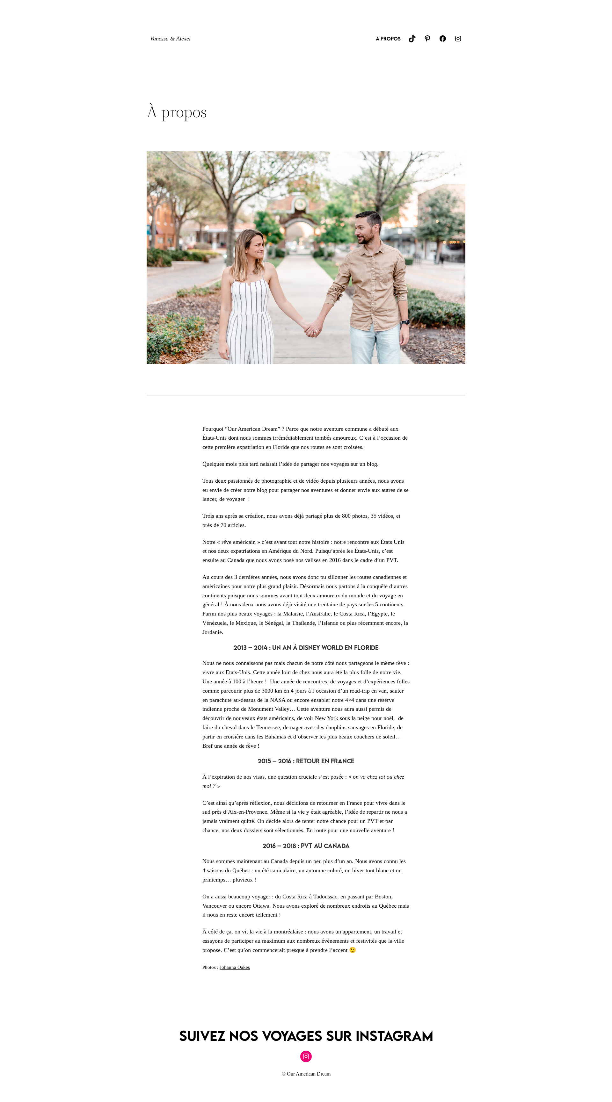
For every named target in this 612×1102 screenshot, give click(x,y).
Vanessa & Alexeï (170, 38)
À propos (388, 38)
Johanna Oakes (235, 967)
